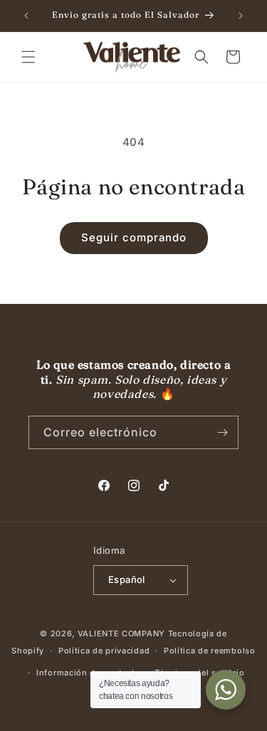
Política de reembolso (210, 651)
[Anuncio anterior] (26, 15)
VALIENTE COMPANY (121, 633)
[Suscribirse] (222, 432)
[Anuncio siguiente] (240, 15)
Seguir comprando (134, 237)
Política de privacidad (104, 651)
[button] (28, 57)
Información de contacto (88, 673)
